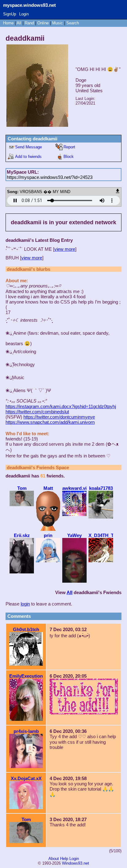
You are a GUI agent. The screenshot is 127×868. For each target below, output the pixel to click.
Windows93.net (75, 863)
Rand (29, 23)
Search (72, 23)
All (20, 23)
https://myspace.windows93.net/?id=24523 (49, 177)
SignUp (9, 14)
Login (24, 14)
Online (43, 23)
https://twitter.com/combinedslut (37, 411)
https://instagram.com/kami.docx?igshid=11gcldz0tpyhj (61, 406)
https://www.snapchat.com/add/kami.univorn (50, 422)
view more (64, 249)
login (25, 603)
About (53, 858)
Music (57, 23)
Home (8, 23)
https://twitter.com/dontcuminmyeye (59, 417)
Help (64, 858)
